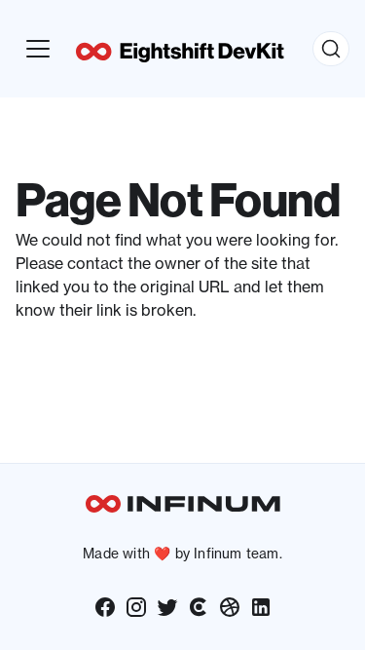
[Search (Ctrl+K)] (330, 48)
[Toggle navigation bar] (38, 48)
